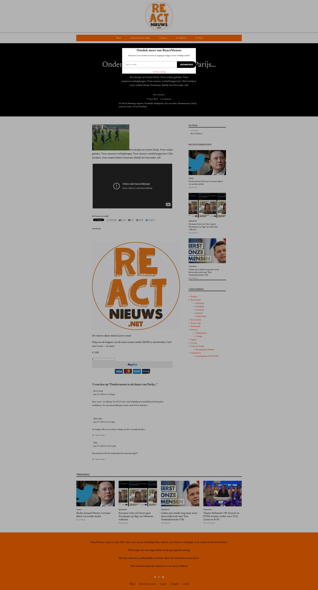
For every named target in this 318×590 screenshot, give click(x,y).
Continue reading (159, 72)
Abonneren (186, 64)
